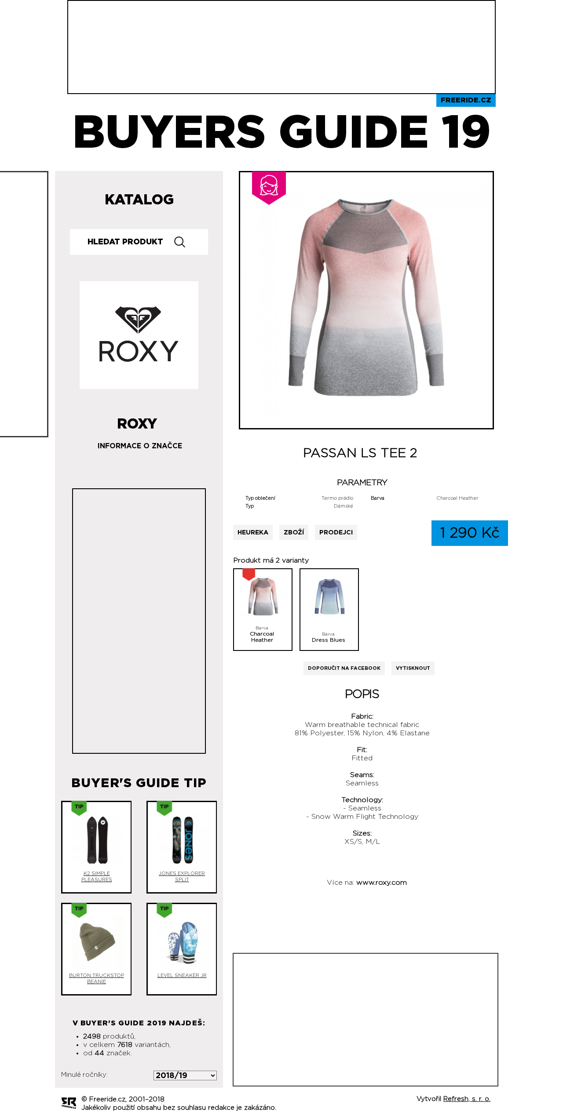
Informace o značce (140, 446)
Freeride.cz (466, 100)
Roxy (137, 420)
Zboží (294, 532)
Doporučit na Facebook (344, 668)
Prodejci (336, 532)
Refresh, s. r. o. (466, 1099)
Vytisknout (413, 668)
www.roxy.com (381, 882)
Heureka (253, 532)
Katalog (139, 200)
